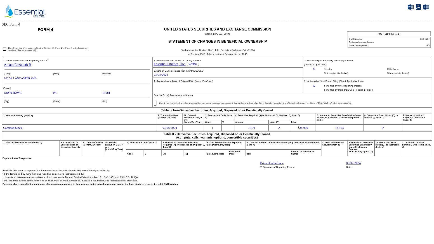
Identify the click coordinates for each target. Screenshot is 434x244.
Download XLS (426, 7)
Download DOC (411, 7)
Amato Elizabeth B (17, 65)
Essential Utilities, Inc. (170, 64)
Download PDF (419, 7)
